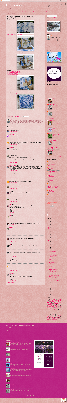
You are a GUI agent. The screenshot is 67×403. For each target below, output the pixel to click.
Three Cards (12, 384)
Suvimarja (53, 318)
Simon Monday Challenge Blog (53, 186)
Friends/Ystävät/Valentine (51, 304)
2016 (49, 234)
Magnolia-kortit (56, 303)
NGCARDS (11, 147)
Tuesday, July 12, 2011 (12, 256)
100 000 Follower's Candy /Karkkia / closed (16, 342)
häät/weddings (57, 307)
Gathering (11, 358)
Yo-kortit (52, 307)
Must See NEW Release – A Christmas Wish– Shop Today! (53, 148)
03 (49, 286)
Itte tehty (49, 133)
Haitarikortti (12, 363)
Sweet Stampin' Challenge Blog (53, 194)
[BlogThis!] (25, 116)
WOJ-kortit (48, 313)
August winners (50, 165)
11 (49, 244)
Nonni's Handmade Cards (52, 140)
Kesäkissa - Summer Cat (52, 271)
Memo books (50, 266)
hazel (10, 215)
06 (49, 282)
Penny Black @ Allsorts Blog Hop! (15, 347)
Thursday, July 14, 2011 (13, 270)
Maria (10, 185)
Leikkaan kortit (15, 5)
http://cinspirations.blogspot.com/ (12, 74)
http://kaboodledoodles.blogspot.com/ (13, 73)
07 (49, 250)
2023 (49, 224)
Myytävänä (48, 319)
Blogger (38, 395)
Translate (54, 17)
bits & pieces (50, 117)
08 (49, 248)
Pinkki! (50, 259)
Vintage (59, 299)
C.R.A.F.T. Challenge (51, 190)
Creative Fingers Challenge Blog (53, 167)
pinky (10, 191)
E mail (17, 11)
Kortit (53, 299)
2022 (49, 225)
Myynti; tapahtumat (25, 11)
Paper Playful (50, 175)
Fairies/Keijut (52, 315)
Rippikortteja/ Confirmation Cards (54, 277)
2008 (49, 294)
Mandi (10, 204)
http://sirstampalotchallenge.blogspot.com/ (14, 72)
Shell (10, 244)
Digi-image (49, 302)
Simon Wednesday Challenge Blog (53, 178)
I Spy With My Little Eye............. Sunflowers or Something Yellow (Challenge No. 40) (56, 122)
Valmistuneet (12, 389)
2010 (49, 291)
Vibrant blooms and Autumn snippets (55, 128)
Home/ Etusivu (10, 11)
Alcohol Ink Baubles (51, 118)
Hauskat (50, 303)
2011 (49, 241)
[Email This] (24, 116)
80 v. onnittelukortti (51, 265)
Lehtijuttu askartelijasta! (52, 251)
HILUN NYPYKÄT (50, 150)
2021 (49, 227)
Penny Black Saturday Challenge (52, 306)
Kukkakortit (52, 301)
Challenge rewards (47, 11)
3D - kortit (56, 317)
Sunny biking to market (13, 368)
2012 (49, 240)
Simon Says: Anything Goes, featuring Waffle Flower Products (53, 180)
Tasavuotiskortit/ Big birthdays (53, 309)
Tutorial (48, 317)
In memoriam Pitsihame (52, 254)
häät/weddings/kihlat (50, 308)
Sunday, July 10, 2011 (12, 241)
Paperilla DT (58, 316)
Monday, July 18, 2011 (12, 280)
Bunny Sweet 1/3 (12, 373)
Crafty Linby (50, 111)
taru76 (10, 259)
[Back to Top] (64, 400)
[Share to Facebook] (27, 116)
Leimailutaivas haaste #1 (52, 262)
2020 (49, 228)
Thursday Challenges (51, 176)
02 (49, 288)
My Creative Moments (51, 120)
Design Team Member (36, 11)
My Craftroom (52, 317)
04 (49, 285)
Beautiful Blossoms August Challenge (55, 141)
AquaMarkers (58, 318)
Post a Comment (11, 282)
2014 (49, 237)
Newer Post (8, 286)
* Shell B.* (11, 227)
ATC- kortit (50, 305)
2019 (49, 230)
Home (25, 286)
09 (49, 247)
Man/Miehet (55, 302)
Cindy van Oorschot (12, 222)
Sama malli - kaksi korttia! (52, 252)
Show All (60, 156)
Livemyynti (54, 313)
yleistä (60, 302)
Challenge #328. (50, 168)
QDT (51, 319)
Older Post (42, 286)
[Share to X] (26, 116)
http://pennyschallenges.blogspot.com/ (13, 93)
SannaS (10, 180)
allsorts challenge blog (51, 164)
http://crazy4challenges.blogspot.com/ (13, 71)
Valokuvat (59, 304)
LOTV (58, 301)
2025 (49, 221)
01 (49, 289)
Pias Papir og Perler (51, 104)
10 (49, 245)
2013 (49, 238)
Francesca (11, 273)
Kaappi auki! (50, 263)
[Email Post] (23, 116)
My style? (50, 260)
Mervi (52, 35)
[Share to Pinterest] (28, 116)
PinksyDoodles (11, 134)
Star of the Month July (51, 191)
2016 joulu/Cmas (58, 308)
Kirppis (50, 318)
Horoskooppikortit (54, 319)
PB (47, 299)
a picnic (54, 98)
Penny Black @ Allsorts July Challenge (54, 280)
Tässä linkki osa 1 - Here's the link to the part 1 (15, 34)
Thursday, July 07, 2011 (13, 131)
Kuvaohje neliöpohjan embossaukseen (54, 279)
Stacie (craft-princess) (12, 165)
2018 (49, 231)
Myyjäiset (53, 314)
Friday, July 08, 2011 (12, 212)
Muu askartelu (57, 305)
